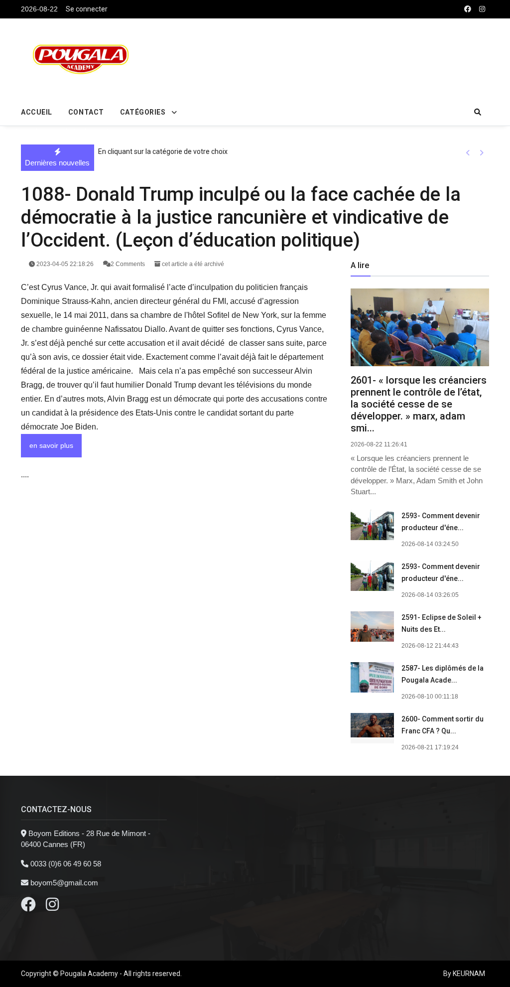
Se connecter (87, 9)
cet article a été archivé (192, 264)
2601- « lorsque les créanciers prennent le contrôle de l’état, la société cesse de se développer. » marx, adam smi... (419, 404)
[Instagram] (52, 907)
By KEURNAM (464, 974)
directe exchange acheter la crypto (56, 131)
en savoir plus (51, 445)
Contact (86, 112)
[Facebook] (28, 907)
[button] (468, 152)
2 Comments (128, 264)
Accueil (36, 112)
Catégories (143, 112)
